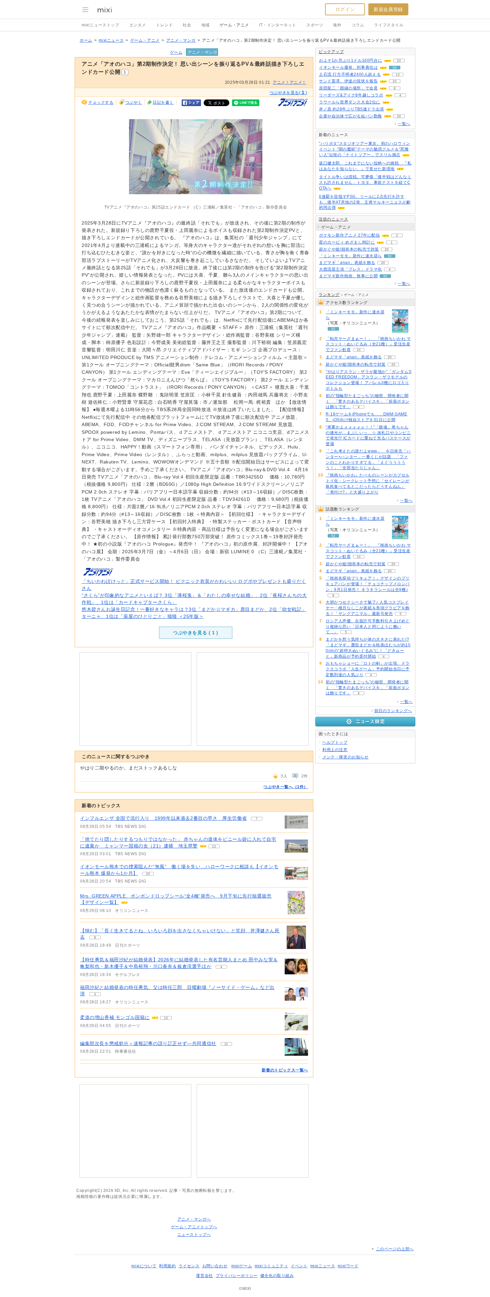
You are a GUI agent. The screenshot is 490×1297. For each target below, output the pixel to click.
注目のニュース (333, 219)
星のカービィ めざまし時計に (347, 242)
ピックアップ (331, 51)
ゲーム (176, 52)
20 (148, 874)
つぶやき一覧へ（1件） (285, 786)
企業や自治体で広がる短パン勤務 (350, 116)
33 (359, 350)
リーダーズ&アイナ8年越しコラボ (351, 95)
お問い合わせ (215, 1266)
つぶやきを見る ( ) (195, 632)
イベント (299, 1266)
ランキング (329, 294)
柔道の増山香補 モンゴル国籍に (115, 1017)
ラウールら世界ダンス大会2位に (349, 102)
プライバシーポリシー (237, 1275)
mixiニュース (111, 40)
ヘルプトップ (335, 742)
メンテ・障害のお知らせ (345, 757)
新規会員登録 (388, 9)
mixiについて (143, 1266)
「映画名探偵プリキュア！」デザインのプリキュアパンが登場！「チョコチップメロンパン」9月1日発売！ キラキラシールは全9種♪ (368, 584)
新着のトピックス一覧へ (285, 1070)
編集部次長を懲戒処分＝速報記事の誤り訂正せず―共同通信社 (148, 1043)
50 (395, 67)
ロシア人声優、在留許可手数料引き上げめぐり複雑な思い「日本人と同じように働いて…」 (368, 627)
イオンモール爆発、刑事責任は (348, 67)
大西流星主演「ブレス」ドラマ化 (350, 269)
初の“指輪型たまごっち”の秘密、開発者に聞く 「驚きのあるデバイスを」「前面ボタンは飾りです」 (368, 401)
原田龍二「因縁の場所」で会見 (348, 88)
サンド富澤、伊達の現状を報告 (348, 81)
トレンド (164, 25)
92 (385, 276)
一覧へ (404, 123)
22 (399, 60)
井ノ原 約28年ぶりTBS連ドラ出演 (351, 109)
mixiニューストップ (100, 25)
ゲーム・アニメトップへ (194, 1227)
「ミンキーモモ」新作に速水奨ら (350, 256)
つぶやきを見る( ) (288, 92)
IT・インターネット (277, 25)
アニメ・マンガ (181, 40)
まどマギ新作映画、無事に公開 (348, 276)
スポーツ (314, 25)
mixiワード (348, 1266)
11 (226, 1044)
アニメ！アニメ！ (289, 82)
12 (214, 846)
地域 (205, 25)
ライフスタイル (388, 25)
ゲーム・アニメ (234, 25)
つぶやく (133, 102)
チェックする (101, 102)
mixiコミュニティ (271, 1266)
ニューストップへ (194, 1234)
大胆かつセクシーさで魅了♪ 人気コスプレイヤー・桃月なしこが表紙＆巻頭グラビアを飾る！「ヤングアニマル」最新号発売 (368, 608)
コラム (358, 25)
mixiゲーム (241, 1266)
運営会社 (204, 1275)
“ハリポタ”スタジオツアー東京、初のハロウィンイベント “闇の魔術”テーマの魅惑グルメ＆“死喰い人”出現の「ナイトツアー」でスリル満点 (364, 149)
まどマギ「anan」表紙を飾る (347, 262)
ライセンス (189, 1266)
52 (390, 256)
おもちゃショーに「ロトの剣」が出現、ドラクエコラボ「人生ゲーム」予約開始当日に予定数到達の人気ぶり (368, 669)
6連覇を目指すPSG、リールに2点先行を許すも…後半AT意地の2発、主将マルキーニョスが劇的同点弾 (365, 202)
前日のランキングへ (393, 710)
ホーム (86, 40)
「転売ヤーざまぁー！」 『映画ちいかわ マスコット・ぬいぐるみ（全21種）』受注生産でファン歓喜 (368, 344)
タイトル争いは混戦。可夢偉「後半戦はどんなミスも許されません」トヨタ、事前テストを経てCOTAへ (365, 183)
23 (395, 81)
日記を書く (163, 102)
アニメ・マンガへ (194, 1219)
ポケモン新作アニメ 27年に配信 (349, 235)
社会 (187, 25)
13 (398, 74)
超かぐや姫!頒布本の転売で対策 (349, 249)
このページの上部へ (395, 1249)
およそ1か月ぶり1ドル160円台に (350, 60)
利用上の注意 (335, 749)
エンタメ (137, 25)
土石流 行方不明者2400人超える (350, 74)
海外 (337, 25)
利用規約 (167, 1266)
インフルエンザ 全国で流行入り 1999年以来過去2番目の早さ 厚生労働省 (163, 818)
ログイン (345, 9)
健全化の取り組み (277, 1275)
